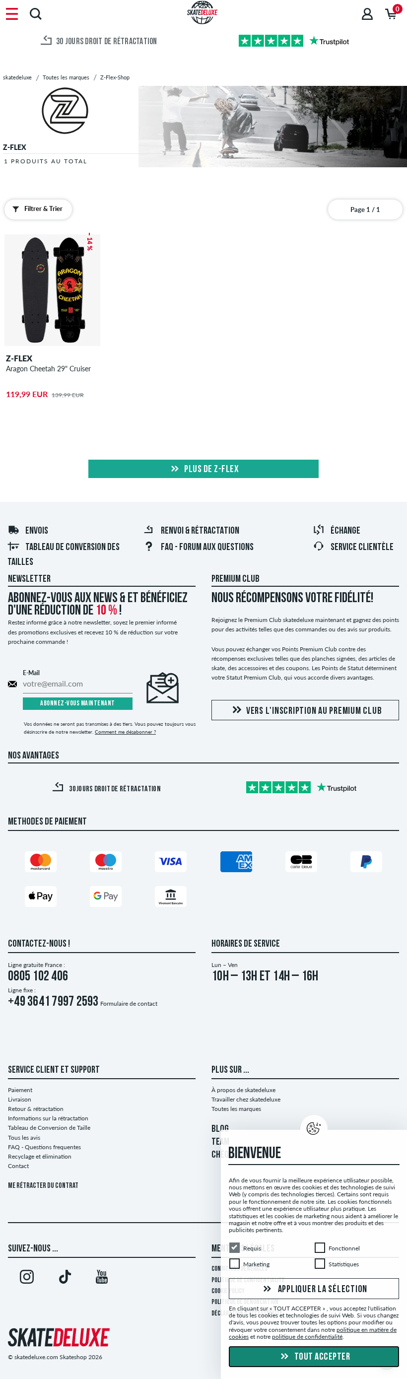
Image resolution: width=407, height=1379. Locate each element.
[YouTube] (102, 1279)
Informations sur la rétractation (48, 1118)
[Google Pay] (106, 898)
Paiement (20, 1090)
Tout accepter (321, 1357)
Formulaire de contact (128, 1003)
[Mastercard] (41, 864)
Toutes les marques (236, 1108)
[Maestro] (106, 864)
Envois (36, 531)
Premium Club (235, 579)
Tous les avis (24, 1137)
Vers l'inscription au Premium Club (314, 711)
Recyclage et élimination (39, 1156)
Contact (18, 1166)
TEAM (220, 1142)
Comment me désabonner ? (125, 732)
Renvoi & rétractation (200, 531)
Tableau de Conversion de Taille (49, 1127)
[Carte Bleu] (301, 864)
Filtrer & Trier (43, 208)
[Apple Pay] (41, 898)
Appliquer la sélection (321, 1289)
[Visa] (171, 864)
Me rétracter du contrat (43, 1186)
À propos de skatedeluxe (243, 1090)
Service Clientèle (362, 547)
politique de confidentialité (307, 1336)
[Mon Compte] (367, 13)
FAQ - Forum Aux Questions (207, 547)
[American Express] (236, 864)
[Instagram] (27, 1279)
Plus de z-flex (211, 470)
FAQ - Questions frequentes (44, 1147)
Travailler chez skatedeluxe (245, 1099)
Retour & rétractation (36, 1108)
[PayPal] (366, 864)
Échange (345, 531)
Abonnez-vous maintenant (77, 703)
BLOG (220, 1129)
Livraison (19, 1099)
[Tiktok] (64, 1279)
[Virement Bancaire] (171, 898)
